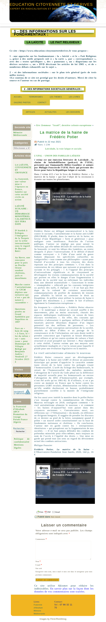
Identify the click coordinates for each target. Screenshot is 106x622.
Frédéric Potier (80, 174)
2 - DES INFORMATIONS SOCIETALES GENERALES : (53, 89)
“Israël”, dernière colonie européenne (72, 125)
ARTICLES (30, 112)
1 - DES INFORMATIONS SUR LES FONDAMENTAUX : (45, 31)
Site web (39, 568)
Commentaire (41, 539)
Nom (38, 561)
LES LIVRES (74, 97)
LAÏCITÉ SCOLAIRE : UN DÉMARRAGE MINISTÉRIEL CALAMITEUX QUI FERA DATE (23, 215)
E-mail (39, 565)
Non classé (55, 517)
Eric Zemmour (43, 125)
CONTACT (42, 102)
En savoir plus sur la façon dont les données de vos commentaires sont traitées (64, 590)
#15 (46, 174)
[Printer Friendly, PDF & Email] (64, 512)
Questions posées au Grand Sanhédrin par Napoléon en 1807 (22, 315)
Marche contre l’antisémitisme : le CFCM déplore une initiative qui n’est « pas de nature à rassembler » (23, 293)
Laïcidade (83, 160)
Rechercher (19, 428)
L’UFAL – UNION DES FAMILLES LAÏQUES (57, 155)
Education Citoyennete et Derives (51, 4)
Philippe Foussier (48, 167)
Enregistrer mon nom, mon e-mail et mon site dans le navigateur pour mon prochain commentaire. (64, 573)
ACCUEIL (18, 97)
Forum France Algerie (20, 420)
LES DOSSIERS (73, 112)
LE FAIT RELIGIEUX (65, 42)
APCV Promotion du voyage (20, 414)
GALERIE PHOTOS (22, 102)
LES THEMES (56, 97)
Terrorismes (36, 97)
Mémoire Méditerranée (20, 133)
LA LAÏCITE (35, 42)
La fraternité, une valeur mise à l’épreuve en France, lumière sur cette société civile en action (22, 189)
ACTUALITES (50, 112)
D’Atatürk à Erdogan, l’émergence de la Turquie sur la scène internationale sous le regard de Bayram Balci (22, 240)
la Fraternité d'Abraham (19, 407)
